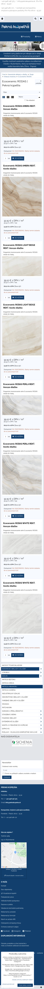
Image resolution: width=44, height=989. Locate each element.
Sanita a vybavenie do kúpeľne (15, 725)
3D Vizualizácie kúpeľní (8, 893)
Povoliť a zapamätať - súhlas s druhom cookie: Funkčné (14, 869)
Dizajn (4, 676)
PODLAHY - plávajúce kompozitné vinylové (19, 732)
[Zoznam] (8, 98)
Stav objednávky (6, 889)
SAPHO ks (5, 729)
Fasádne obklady (9, 718)
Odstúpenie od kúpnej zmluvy (11, 923)
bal (9, 158)
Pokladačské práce (7, 897)
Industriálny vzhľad (11, 693)
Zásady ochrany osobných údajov (22, 979)
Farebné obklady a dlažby (13, 700)
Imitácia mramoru (9, 686)
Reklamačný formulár (8, 915)
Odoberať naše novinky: (10, 766)
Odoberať (7, 777)
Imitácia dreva (8, 683)
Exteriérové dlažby (10, 721)
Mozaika (5, 704)
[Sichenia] (22, 746)
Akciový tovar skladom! (12, 665)
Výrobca (5, 672)
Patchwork (7, 707)
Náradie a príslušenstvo (12, 711)
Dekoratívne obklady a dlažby (15, 697)
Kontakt (3, 886)
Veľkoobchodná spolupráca (10, 901)
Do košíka (18, 158)
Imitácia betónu (8, 679)
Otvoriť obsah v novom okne (14, 875)
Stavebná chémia (9, 714)
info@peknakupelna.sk (13, 802)
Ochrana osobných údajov (10, 927)
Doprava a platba (7, 904)
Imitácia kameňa (9, 690)
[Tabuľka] (12, 98)
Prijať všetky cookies (25, 985)
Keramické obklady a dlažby (14, 669)
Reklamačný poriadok (8, 912)
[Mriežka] (3, 98)
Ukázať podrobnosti (8, 984)
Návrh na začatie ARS (8, 919)
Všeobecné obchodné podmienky (12, 908)
